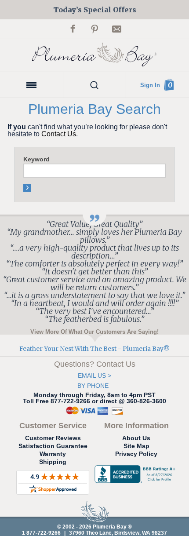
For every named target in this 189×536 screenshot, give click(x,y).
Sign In (150, 85)
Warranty (53, 453)
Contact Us (58, 134)
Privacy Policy (136, 453)
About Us (136, 437)
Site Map (136, 445)
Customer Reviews (53, 437)
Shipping (52, 461)
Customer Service (53, 426)
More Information (136, 426)
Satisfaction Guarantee (52, 445)
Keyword (36, 159)
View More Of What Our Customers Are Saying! (94, 331)
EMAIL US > (94, 375)
